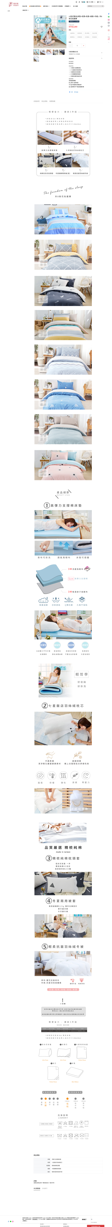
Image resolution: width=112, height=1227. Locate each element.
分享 (72, 92)
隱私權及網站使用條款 (45, 1226)
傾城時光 (72, 37)
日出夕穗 (94, 33)
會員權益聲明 (66, 1226)
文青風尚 (87, 37)
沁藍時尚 (72, 33)
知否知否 (79, 33)
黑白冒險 (87, 33)
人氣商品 (109, 39)
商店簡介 (42, 1224)
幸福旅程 (94, 37)
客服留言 (65, 1224)
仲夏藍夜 (79, 37)
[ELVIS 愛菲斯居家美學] (13, 4)
